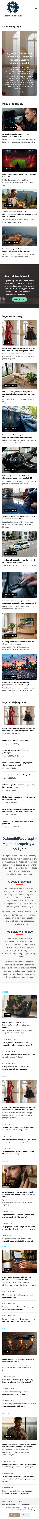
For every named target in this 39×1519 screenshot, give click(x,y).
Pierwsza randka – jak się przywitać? (15, 740)
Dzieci (5, 992)
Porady (5, 1246)
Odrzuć (25, 1515)
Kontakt (12, 1501)
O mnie (20, 1501)
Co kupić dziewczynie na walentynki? (16, 775)
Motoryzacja (10, 128)
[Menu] (36, 9)
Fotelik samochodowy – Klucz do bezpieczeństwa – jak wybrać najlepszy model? (16, 1025)
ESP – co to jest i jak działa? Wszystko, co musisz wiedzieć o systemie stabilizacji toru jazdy (18, 394)
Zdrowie (8, 205)
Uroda (5, 1162)
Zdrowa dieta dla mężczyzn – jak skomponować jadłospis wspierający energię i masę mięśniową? (19, 214)
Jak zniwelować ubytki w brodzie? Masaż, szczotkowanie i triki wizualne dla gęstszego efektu (18, 1194)
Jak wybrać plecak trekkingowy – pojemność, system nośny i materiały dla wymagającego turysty (19, 1479)
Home (4, 1501)
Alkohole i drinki (11, 242)
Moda (7, 342)
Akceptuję (14, 1515)
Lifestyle (8, 168)
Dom (4, 1329)
